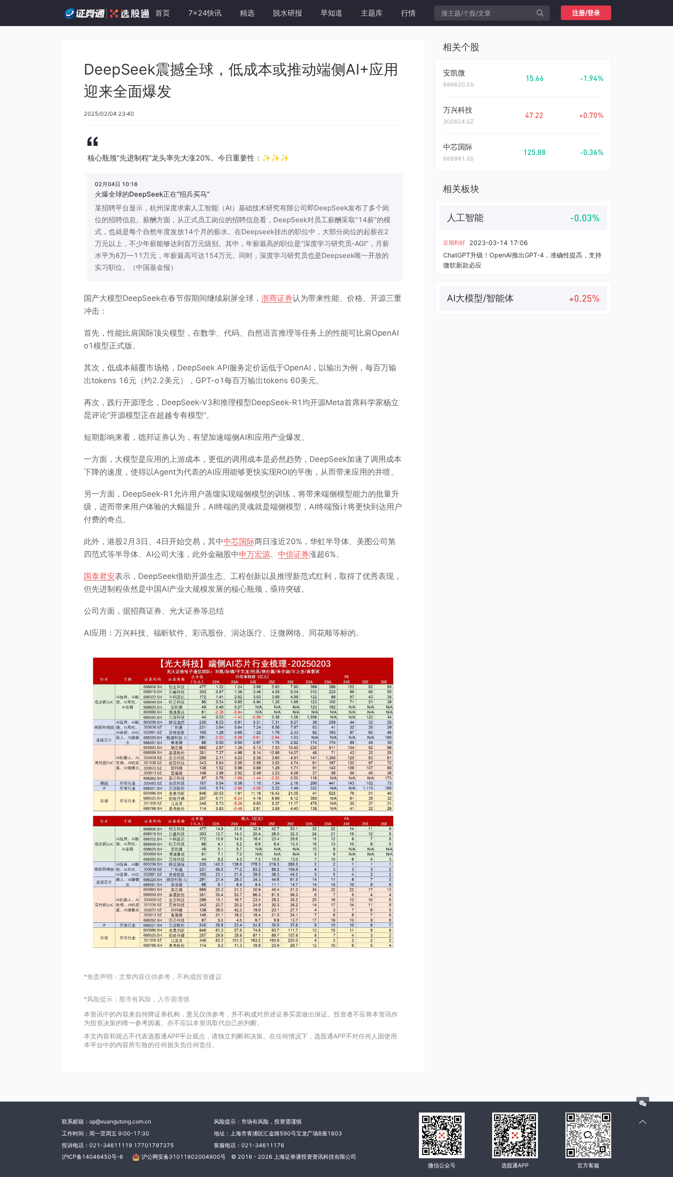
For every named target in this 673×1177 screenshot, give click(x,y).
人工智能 (465, 217)
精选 (247, 12)
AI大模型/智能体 (480, 298)
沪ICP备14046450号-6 (92, 1156)
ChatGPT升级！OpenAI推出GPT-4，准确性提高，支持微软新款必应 (522, 260)
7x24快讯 (205, 12)
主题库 (372, 12)
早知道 (331, 12)
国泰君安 (99, 576)
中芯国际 (239, 541)
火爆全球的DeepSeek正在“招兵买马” (152, 194)
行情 (408, 12)
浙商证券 (277, 298)
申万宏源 (254, 554)
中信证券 (293, 554)
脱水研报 (287, 12)
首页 (162, 12)
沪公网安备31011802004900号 (183, 1156)
